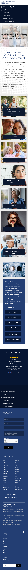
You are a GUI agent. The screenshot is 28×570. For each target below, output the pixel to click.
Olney (16, 476)
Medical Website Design (8, 511)
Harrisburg (5, 478)
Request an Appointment (6, 560)
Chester (16, 462)
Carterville (5, 471)
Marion (4, 482)
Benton (4, 462)
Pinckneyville (18, 478)
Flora (16, 473)
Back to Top (17, 524)
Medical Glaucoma (5, 553)
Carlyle (4, 467)
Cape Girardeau (6, 464)
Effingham (17, 467)
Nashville (5, 489)
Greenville (5, 476)
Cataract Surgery (5, 547)
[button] (25, 3)
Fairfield (17, 471)
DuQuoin (17, 466)
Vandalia (17, 487)
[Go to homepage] (8, 3)
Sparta (16, 486)
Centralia (5, 473)
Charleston (17, 460)
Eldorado (17, 469)
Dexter (16, 464)
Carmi (4, 469)
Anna (4, 460)
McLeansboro (6, 484)
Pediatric (5, 557)
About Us (5, 538)
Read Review (14, 369)
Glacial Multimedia (19, 511)
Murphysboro (6, 487)
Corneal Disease (4, 550)
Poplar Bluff (17, 480)
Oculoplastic (5, 555)
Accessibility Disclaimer (8, 522)
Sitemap (4, 524)
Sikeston (17, 484)
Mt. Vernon (5, 486)
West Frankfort (18, 489)
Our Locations (5, 544)
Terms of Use (10, 524)
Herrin (4, 480)
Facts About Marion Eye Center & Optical (12, 520)
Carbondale (5, 466)
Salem (16, 482)
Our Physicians (5, 541)
